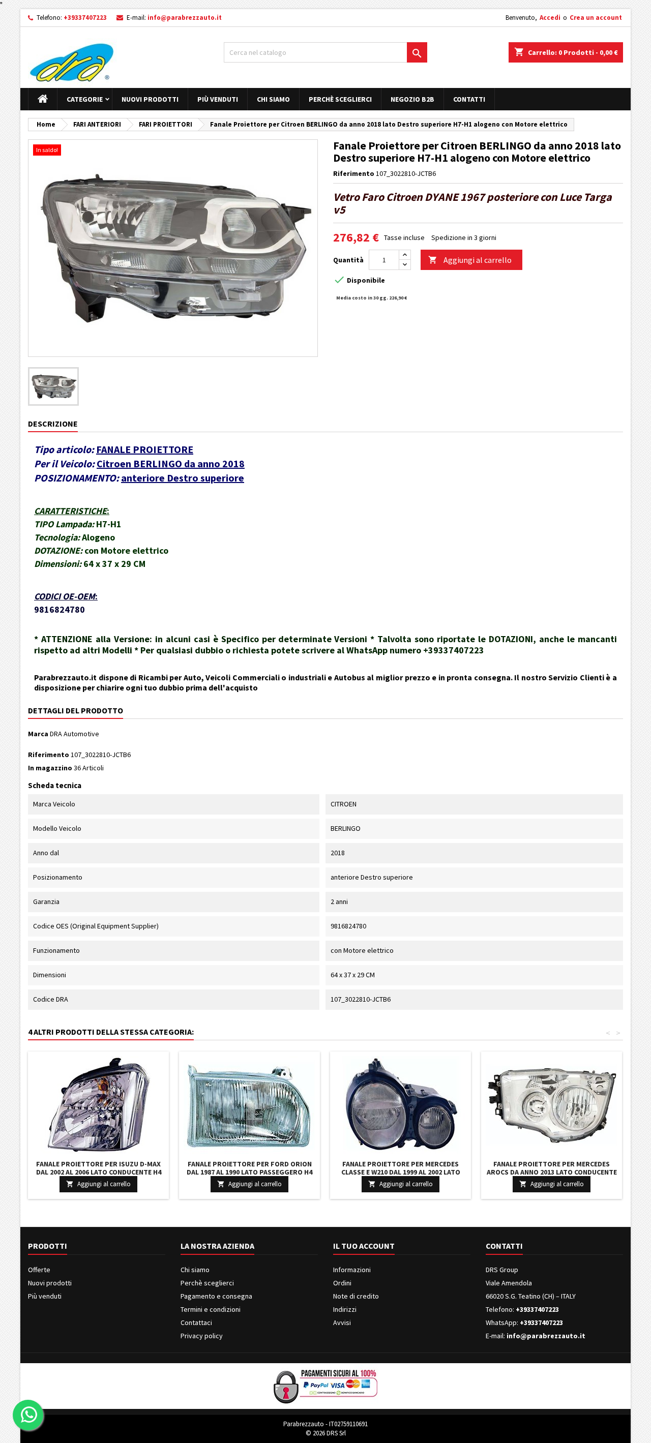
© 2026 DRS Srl (326, 1433)
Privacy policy (202, 1335)
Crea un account (596, 17)
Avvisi (342, 1322)
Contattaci (196, 1322)
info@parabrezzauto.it (184, 17)
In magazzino (50, 767)
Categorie (85, 99)
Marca (38, 733)
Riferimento (353, 173)
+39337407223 (85, 17)
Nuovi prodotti (150, 99)
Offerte (39, 1269)
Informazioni (352, 1269)
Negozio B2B (412, 99)
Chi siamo (273, 99)
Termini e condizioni (211, 1309)
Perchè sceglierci (340, 99)
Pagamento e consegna (216, 1296)
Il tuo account (364, 1246)
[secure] (325, 1385)
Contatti (469, 99)
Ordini (342, 1282)
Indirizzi (345, 1309)
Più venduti (217, 99)
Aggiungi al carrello (470, 260)
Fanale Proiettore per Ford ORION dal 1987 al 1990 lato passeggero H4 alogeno (249, 1172)
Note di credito (356, 1296)
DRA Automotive (74, 733)
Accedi (550, 17)
